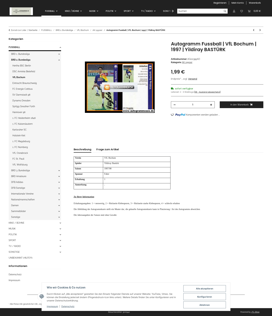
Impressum (52, 306)
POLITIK (13, 234)
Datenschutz (67, 306)
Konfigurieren (204, 296)
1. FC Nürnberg (20, 147)
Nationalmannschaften (23, 199)
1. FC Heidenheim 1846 (24, 118)
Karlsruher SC (19, 129)
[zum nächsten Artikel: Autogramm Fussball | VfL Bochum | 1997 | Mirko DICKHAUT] (260, 30)
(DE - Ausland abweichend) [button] (207, 92)
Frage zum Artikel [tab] (107, 149)
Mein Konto (238, 2)
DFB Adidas (17, 182)
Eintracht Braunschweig (24, 83)
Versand (192, 78)
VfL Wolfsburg (20, 164)
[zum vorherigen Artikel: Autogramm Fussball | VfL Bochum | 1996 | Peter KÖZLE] (253, 30)
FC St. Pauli (18, 159)
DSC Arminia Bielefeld (23, 71)
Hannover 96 (18, 112)
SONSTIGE (14, 252)
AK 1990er (187, 62)
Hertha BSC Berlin (21, 65)
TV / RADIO (15, 246)
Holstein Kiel (18, 135)
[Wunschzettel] (241, 11)
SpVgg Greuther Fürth (23, 106)
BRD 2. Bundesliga (20, 60)
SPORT (12, 240)
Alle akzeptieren (204, 288)
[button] (234, 11)
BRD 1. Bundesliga (20, 54)
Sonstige (15, 217)
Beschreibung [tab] (82, 149)
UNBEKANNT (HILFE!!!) (20, 258)
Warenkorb (255, 2)
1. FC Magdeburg (21, 141)
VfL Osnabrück (20, 153)
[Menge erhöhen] (211, 105)
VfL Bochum (18, 77)
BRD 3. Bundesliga (20, 170)
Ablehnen (204, 305)
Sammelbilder (18, 211)
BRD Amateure (18, 176)
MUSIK (12, 228)
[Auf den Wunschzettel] (159, 47)
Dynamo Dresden (21, 100)
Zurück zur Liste (18, 30)
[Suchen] (225, 11)
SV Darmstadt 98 (21, 94)
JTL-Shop (255, 312)
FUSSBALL (14, 47)
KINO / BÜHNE (16, 223)
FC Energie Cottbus (22, 89)
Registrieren (220, 2)
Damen (15, 205)
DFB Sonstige (18, 188)
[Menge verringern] (174, 105)
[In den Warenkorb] (76, 39)
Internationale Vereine (22, 193)
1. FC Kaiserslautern (22, 124)
